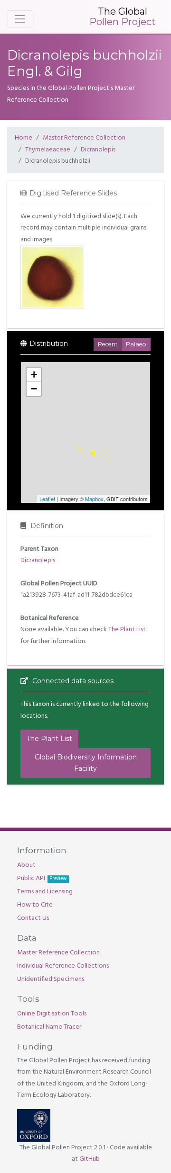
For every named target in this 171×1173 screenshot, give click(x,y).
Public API (41, 878)
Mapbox (94, 499)
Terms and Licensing (45, 891)
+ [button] (34, 374)
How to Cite (35, 905)
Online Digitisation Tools (51, 1013)
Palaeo (136, 344)
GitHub (89, 1159)
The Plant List (127, 629)
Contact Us (33, 918)
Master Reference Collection (84, 137)
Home (23, 137)
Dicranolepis (98, 149)
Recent (108, 344)
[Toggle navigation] (20, 18)
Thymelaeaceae (47, 149)
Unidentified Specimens (50, 979)
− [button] (34, 389)
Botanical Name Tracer (49, 1027)
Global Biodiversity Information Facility (86, 763)
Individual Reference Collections (63, 966)
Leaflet (47, 499)
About (26, 865)
